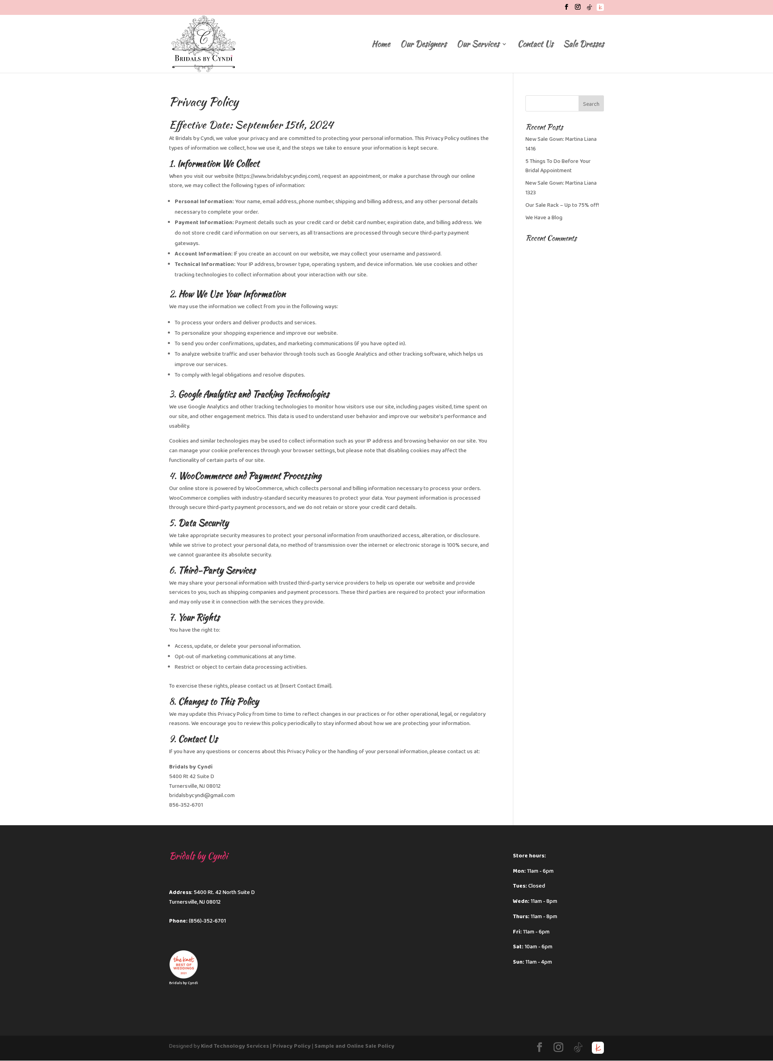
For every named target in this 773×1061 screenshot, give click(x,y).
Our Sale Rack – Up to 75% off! (562, 205)
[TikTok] (589, 9)
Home (381, 45)
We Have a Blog (543, 217)
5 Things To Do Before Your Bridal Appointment (558, 166)
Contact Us (535, 45)
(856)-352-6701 (207, 921)
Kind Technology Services (235, 1046)
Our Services (478, 45)
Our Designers (423, 45)
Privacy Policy (292, 1046)
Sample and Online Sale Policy (354, 1046)
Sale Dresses (583, 45)
